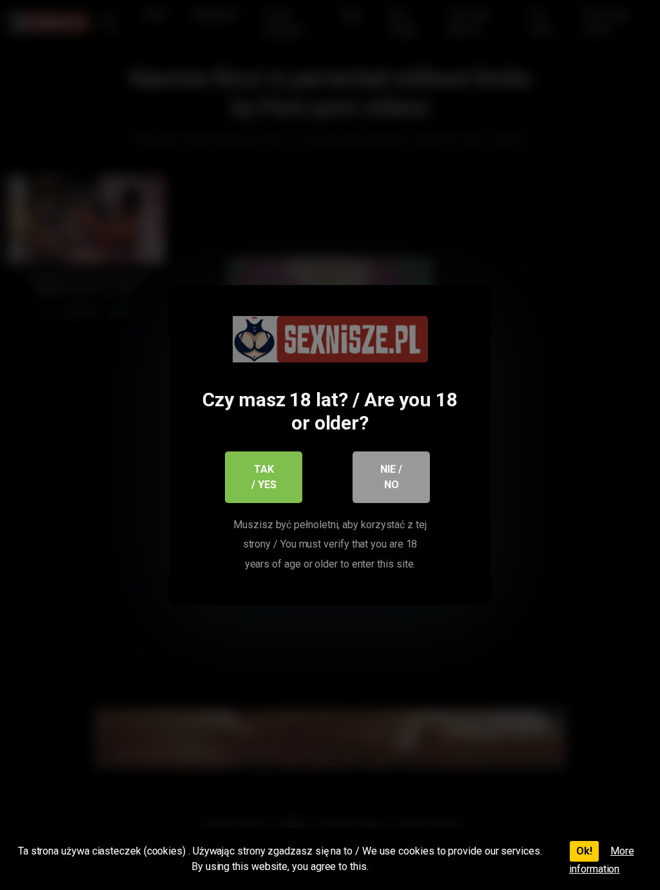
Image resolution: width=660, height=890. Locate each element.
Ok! (584, 851)
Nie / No (391, 477)
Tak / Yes (264, 477)
